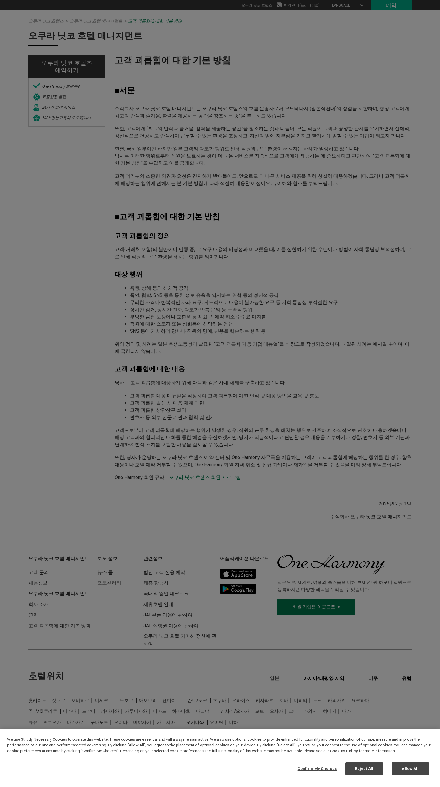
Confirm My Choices (317, 768)
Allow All (410, 768)
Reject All (364, 768)
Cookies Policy (344, 751)
